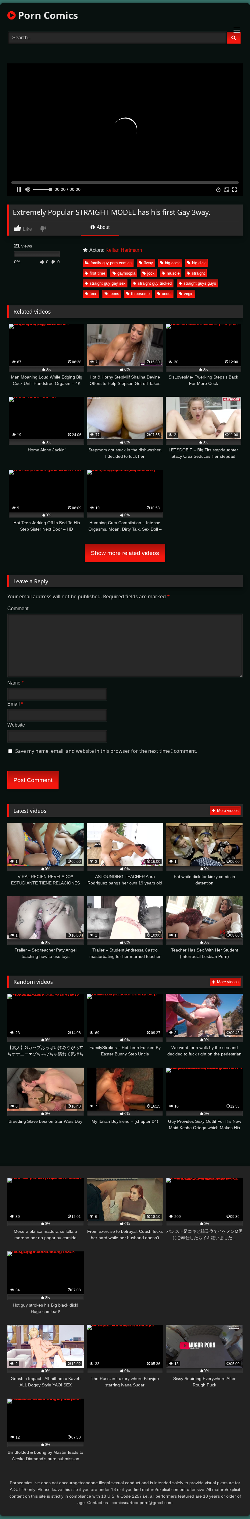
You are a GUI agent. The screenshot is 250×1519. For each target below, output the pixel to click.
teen (93, 293)
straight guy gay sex (108, 283)
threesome (140, 293)
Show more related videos (125, 553)
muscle (173, 273)
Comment (17, 608)
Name (15, 682)
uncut (167, 293)
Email (15, 703)
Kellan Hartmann (123, 250)
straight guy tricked (155, 283)
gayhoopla (126, 273)
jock (151, 273)
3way (148, 263)
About (102, 227)
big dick (199, 263)
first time (97, 273)
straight (198, 273)
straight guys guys (200, 283)
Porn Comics (47, 15)
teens (114, 293)
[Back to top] (231, 1501)
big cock (172, 263)
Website (16, 724)
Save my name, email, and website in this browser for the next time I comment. (106, 751)
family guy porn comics (111, 263)
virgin (188, 293)
